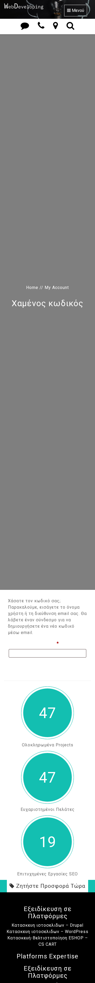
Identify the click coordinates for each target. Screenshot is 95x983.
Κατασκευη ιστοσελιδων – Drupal (47, 925)
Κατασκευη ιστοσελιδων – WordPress (47, 931)
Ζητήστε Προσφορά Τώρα (50, 886)
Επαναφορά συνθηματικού (38, 665)
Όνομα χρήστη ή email (45, 643)
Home (32, 287)
